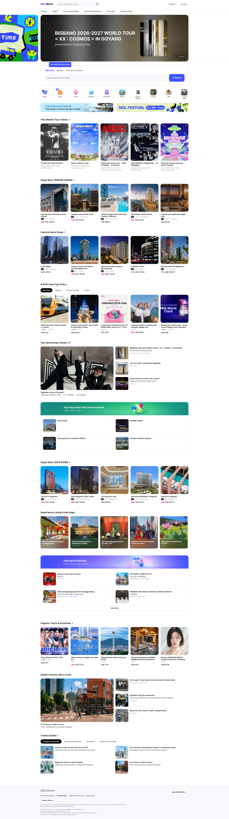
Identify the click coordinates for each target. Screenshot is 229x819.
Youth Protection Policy (76, 796)
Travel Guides (126, 11)
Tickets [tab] (51, 70)
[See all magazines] (184, 57)
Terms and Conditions (48, 796)
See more (114, 608)
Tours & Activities (71, 11)
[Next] (184, 38)
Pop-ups (110, 11)
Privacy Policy (62, 796)
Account (184, 4)
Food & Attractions (92, 11)
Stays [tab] (61, 70)
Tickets (44, 11)
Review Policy (90, 796)
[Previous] (45, 38)
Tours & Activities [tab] (75, 70)
